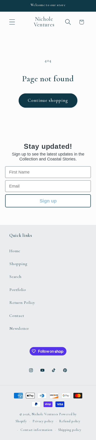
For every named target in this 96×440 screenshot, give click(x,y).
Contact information (36, 430)
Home (14, 250)
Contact (16, 315)
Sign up (48, 200)
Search (15, 276)
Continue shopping (48, 100)
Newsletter (19, 328)
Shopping (18, 263)
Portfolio (17, 289)
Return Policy (22, 302)
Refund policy (69, 421)
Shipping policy (69, 430)
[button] (12, 22)
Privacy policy (43, 421)
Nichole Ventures (45, 414)
